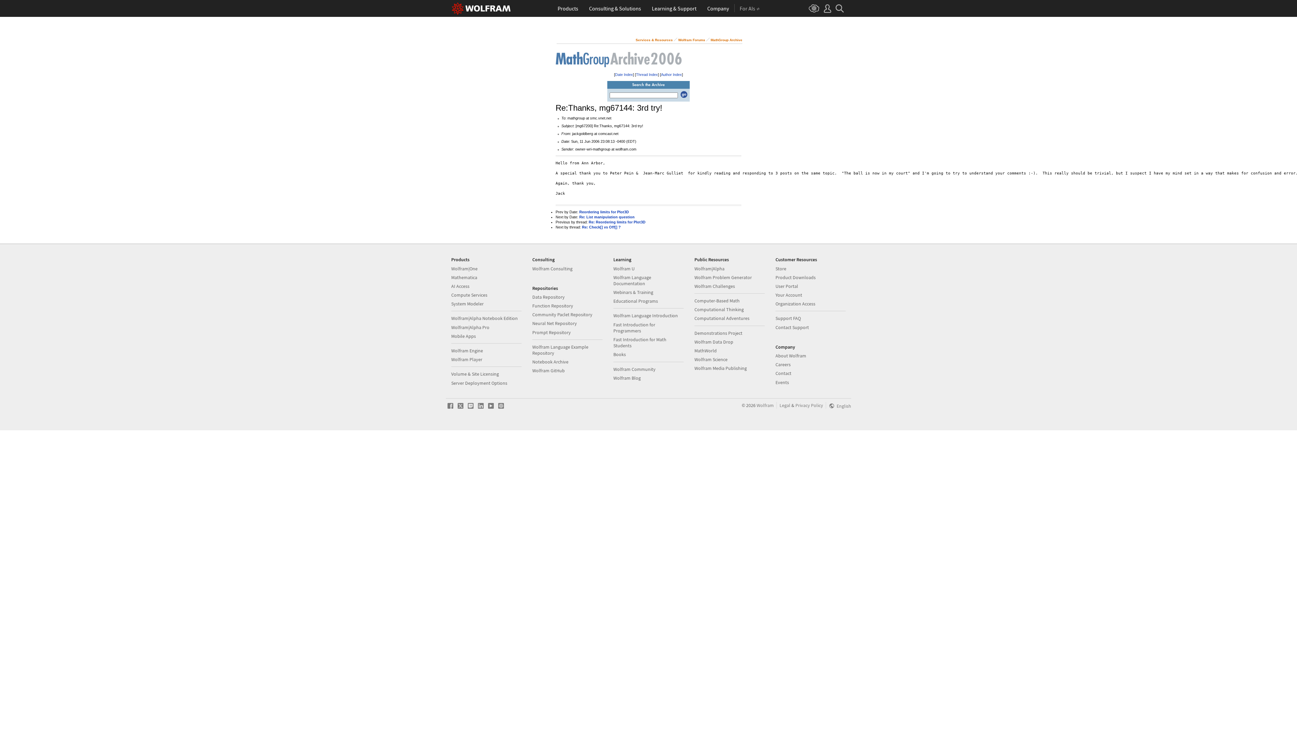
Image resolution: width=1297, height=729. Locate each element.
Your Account (788, 295)
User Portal (786, 286)
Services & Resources (654, 40)
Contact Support (792, 327)
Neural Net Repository (554, 323)
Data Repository (548, 297)
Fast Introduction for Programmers (634, 328)
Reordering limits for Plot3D (604, 212)
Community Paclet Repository (562, 315)
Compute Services (469, 295)
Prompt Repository (551, 332)
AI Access (460, 286)
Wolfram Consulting (552, 269)
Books (619, 354)
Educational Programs (635, 301)
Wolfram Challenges (714, 286)
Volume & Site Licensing (475, 374)
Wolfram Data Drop (713, 342)
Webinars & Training (633, 292)
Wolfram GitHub (548, 371)
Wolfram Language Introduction (645, 316)
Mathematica (464, 277)
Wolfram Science (711, 359)
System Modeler (467, 304)
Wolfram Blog (627, 378)
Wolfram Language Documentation (632, 280)
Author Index (671, 75)
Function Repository (552, 306)
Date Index (624, 75)
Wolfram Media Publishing (720, 368)
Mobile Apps (463, 336)
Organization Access (795, 304)
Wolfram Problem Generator (723, 277)
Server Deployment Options (479, 383)
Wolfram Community (634, 369)
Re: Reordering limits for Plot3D (617, 222)
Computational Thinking (719, 309)
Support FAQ (788, 318)
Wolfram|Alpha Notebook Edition (484, 318)
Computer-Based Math (717, 301)
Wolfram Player (466, 359)
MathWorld (705, 351)
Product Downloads (795, 277)
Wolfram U (624, 269)
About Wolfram (790, 356)
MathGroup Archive (726, 40)
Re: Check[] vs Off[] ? (601, 227)
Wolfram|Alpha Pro (470, 327)
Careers (783, 364)
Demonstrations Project (718, 333)
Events (782, 382)
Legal (785, 405)
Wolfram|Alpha (709, 269)
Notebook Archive (550, 362)
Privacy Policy (809, 405)
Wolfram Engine (467, 351)
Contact (783, 373)
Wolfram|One (464, 269)
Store (780, 269)
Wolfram (765, 405)
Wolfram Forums (691, 40)
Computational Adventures (721, 318)
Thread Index (647, 75)
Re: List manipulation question (607, 217)
